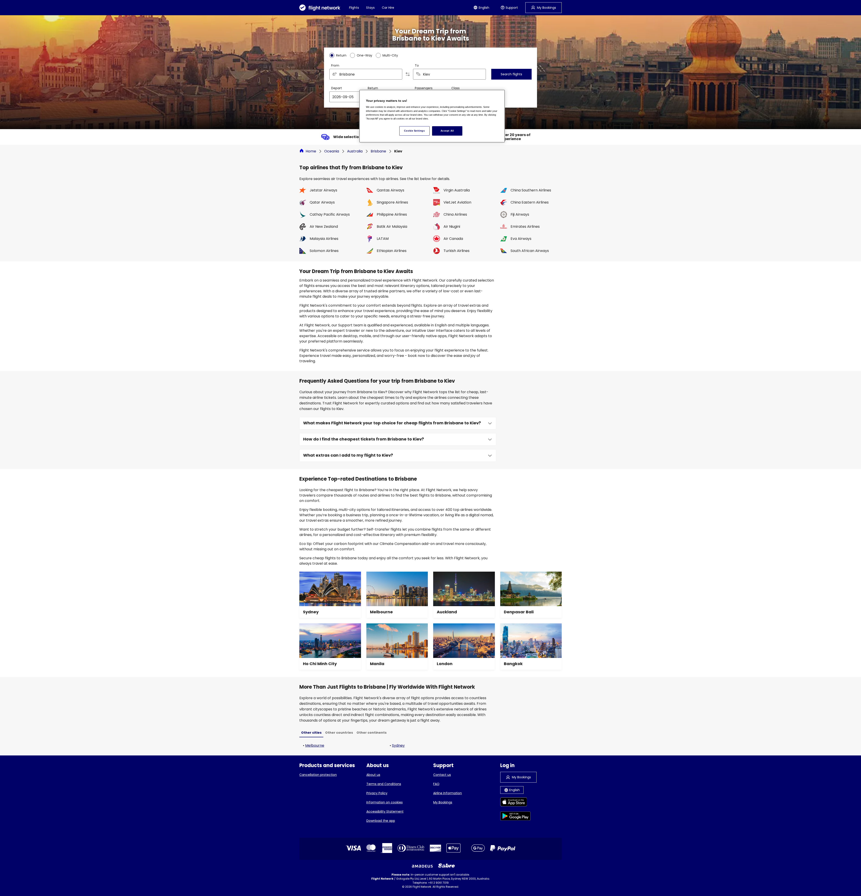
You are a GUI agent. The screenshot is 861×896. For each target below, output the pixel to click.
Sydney (398, 745)
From (335, 65)
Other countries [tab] (339, 732)
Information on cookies (384, 802)
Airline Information (447, 793)
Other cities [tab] (311, 732)
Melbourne (314, 745)
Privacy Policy (376, 793)
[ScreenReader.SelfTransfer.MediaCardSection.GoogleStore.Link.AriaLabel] (515, 816)
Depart (336, 88)
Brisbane (378, 151)
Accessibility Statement (385, 811)
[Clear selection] (481, 74)
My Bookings (442, 802)
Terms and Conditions (383, 784)
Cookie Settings (414, 130)
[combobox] (365, 74)
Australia (355, 151)
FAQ (436, 784)
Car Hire (388, 7)
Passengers (424, 88)
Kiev (398, 151)
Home (311, 151)
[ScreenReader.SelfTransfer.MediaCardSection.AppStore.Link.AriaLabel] (515, 802)
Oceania (331, 151)
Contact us (442, 774)
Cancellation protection (318, 774)
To (417, 65)
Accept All (447, 130)
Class (455, 88)
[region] (432, 116)
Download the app (380, 820)
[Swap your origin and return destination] (407, 74)
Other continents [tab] (372, 732)
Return (373, 88)
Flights (354, 7)
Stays (370, 7)
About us (373, 774)
